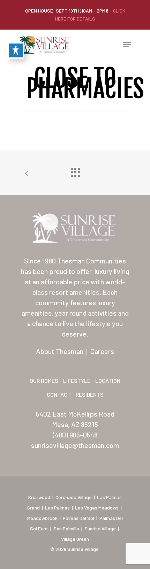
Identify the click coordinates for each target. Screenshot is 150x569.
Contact (59, 394)
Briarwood (39, 497)
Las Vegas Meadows (97, 508)
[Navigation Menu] (127, 44)
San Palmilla (66, 528)
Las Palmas (57, 508)
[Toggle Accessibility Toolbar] (15, 50)
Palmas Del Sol (78, 518)
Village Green (75, 539)
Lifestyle (76, 380)
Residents (90, 394)
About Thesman (59, 351)
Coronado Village (73, 497)
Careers (102, 351)
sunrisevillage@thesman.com (75, 445)
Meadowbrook (42, 518)
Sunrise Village (100, 528)
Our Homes (44, 380)
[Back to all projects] (75, 170)
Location (107, 380)
